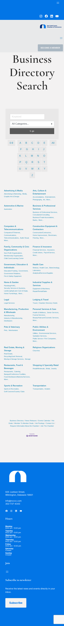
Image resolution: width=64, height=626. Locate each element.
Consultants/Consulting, (41, 215)
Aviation (47, 389)
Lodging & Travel (41, 300)
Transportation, (38, 389)
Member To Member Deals (23, 423)
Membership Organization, (13, 256)
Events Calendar (44, 420)
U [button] (20, 168)
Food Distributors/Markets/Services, (17, 377)
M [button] (32, 156)
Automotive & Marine (13, 206)
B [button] (26, 143)
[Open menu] (58, 3)
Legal (6, 300)
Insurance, (51, 250)
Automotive (8, 209)
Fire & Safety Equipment (12, 276)
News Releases (31, 420)
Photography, (37, 200)
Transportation (39, 386)
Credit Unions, (38, 252)
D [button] (38, 143)
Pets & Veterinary (12, 327)
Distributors (8, 321)
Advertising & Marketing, (13, 194)
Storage (28, 359)
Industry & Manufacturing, (13, 318)
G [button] (27, 149)
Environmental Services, (48, 333)
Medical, (36, 268)
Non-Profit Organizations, (13, 253)
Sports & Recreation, (11, 389)
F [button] (21, 149)
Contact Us (50, 423)
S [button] (38, 162)
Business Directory (17, 420)
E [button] (44, 143)
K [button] (20, 156)
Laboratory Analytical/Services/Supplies (43, 271)
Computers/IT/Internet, (12, 232)
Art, (44, 200)
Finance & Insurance (42, 247)
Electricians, (52, 235)
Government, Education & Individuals (16, 266)
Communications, (10, 235)
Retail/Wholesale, (39, 368)
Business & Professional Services (44, 207)
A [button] (20, 143)
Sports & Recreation (13, 386)
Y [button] (44, 168)
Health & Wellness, (39, 312)
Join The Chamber (47, 426)
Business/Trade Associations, (43, 217)
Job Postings (39, 423)
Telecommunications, (11, 238)
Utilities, (35, 333)
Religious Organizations (44, 347)
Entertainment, (50, 197)
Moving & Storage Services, (14, 359)
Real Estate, (8, 354)
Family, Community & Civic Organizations (16, 248)
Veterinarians (13, 330)
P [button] (20, 162)
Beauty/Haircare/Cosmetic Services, (46, 318)
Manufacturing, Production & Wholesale (16, 310)
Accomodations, (38, 197)
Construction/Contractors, (42, 232)
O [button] (44, 156)
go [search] (33, 131)
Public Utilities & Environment (40, 328)
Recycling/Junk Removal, (13, 356)
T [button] (44, 162)
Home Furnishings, (11, 293)
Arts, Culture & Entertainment (39, 192)
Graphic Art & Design (11, 196)
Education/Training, (11, 271)
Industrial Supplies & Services (42, 284)
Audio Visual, (24, 238)
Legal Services (9, 303)
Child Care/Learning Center (14, 258)
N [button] (38, 156)
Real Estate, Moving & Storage (14, 349)
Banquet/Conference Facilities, (15, 374)
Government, (23, 271)
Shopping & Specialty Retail (46, 365)
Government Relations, (12, 273)
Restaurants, (8, 371)
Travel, (35, 303)
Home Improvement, (40, 235)
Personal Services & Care (44, 309)
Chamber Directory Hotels (48, 303)
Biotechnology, (54, 268)
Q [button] (26, 162)
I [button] (38, 149)
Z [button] (32, 175)
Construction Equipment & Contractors (45, 227)
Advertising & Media (13, 191)
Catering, (17, 371)
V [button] (26, 168)
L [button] (26, 156)
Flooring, (36, 238)
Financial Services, (39, 250)
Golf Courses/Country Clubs (14, 391)
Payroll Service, (49, 252)
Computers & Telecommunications (13, 227)
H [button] (33, 149)
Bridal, (48, 368)
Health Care (38, 264)
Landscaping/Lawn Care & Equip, (16, 291)
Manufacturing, (9, 315)
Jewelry (54, 368)
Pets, (6, 330)
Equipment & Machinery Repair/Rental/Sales (41, 290)
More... (48, 200)
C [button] (32, 143)
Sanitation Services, (40, 336)
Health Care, (44, 268)
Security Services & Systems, (15, 288)
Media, (24, 194)
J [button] (43, 149)
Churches (36, 350)
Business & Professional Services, (45, 212)
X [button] (38, 168)
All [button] (53, 143)
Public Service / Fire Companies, (44, 338)
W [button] (32, 168)
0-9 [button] (11, 143)
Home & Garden (11, 282)
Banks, (35, 220)
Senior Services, (53, 312)
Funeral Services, (39, 315)
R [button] (32, 162)
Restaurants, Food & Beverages (13, 366)
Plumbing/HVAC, (10, 286)
